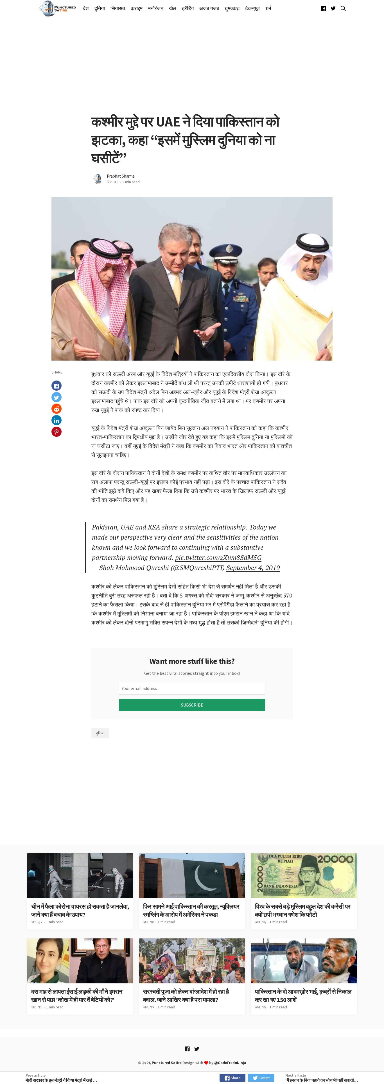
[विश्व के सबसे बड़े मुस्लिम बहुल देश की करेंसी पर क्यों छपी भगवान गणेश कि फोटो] (304, 891)
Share (235, 1077)
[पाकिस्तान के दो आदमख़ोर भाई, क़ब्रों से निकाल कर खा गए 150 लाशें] (304, 976)
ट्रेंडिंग (188, 8)
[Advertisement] (192, 64)
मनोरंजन (155, 8)
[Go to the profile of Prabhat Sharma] (97, 179)
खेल (172, 8)
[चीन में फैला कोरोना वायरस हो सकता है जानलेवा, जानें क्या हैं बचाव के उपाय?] (80, 891)
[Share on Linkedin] (56, 420)
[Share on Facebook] (56, 386)
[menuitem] (87, 8)
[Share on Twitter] (56, 397)
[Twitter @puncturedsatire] (333, 8)
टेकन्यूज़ (252, 8)
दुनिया (99, 8)
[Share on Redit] (56, 409)
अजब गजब (209, 8)
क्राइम (137, 8)
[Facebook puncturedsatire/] (323, 8)
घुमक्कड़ (232, 8)
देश (86, 8)
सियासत (117, 8)
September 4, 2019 (253, 567)
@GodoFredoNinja (230, 1062)
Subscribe (192, 705)
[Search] (342, 8)
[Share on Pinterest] (56, 432)
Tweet (264, 1077)
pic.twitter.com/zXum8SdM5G (218, 557)
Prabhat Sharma (121, 176)
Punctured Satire (167, 1062)
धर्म (268, 8)
